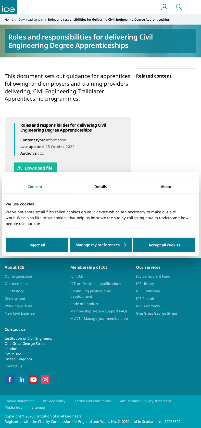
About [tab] (166, 186)
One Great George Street (156, 313)
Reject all (36, 244)
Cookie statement (19, 401)
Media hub (14, 407)
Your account (164, 7)
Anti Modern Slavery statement (145, 401)
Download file (38, 168)
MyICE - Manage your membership (99, 318)
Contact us (13, 366)
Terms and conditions (93, 401)
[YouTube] (33, 379)
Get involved (15, 298)
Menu (193, 7)
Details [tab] (100, 186)
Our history (14, 291)
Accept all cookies (164, 244)
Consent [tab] (34, 186)
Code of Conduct (84, 303)
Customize (101, 245)
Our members (16, 283)
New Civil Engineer (20, 313)
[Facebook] (10, 379)
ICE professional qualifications (95, 283)
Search (179, 7)
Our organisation (19, 276)
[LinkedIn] (21, 379)
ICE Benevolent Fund (153, 276)
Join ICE (76, 276)
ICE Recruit (145, 298)
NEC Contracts (148, 306)
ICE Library (145, 283)
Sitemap (38, 407)
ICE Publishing (148, 291)
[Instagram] (45, 379)
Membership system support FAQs (98, 311)
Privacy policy (54, 401)
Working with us (18, 306)
